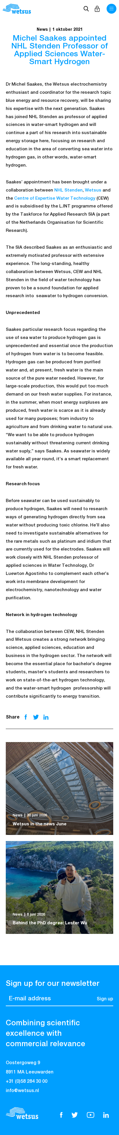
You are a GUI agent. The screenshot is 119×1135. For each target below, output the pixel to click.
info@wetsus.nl (22, 1091)
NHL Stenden (68, 190)
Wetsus (93, 190)
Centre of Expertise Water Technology (54, 198)
